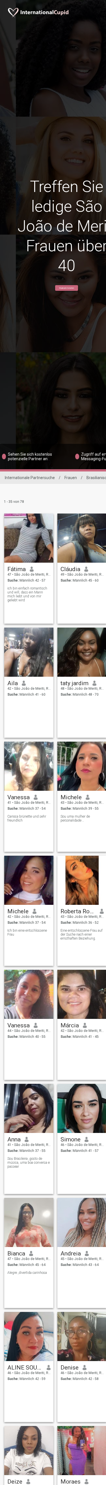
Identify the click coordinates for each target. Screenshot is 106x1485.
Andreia (70, 1253)
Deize (14, 1481)
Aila (12, 683)
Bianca (16, 1253)
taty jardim (74, 683)
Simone (70, 1139)
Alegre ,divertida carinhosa (27, 1273)
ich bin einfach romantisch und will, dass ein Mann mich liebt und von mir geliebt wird (27, 594)
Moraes (70, 1481)
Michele (71, 797)
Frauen (70, 477)
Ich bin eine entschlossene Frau (27, 932)
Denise (69, 1367)
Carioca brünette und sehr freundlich (26, 818)
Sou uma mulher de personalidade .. (75, 818)
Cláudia (70, 569)
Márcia (69, 1025)
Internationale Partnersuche (30, 477)
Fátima (16, 569)
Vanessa (18, 797)
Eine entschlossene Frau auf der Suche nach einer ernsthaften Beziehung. (81, 934)
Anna (14, 1139)
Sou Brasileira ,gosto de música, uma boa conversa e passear (28, 1163)
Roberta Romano (78, 911)
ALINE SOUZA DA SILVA (25, 1367)
